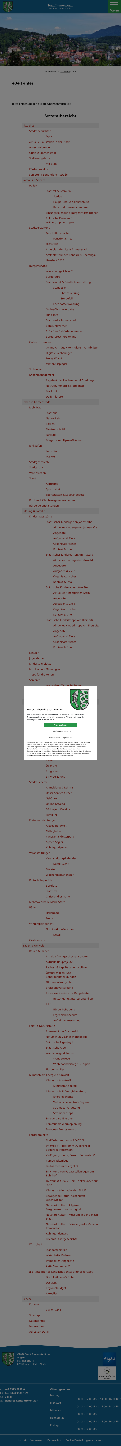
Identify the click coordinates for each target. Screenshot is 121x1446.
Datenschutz (54, 737)
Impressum (67, 737)
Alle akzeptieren (60, 725)
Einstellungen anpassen (60, 731)
